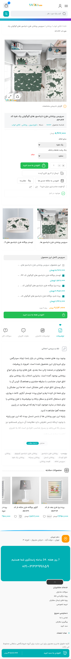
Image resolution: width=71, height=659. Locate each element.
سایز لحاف (63, 139)
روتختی (48, 26)
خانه (65, 26)
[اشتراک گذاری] (17, 96)
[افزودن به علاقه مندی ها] (40, 247)
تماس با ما (64, 617)
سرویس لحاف (59, 461)
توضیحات (60, 336)
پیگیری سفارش (62, 622)
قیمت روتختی (45, 461)
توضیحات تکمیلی (42, 336)
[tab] (60, 333)
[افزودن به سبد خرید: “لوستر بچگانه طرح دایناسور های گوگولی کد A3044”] (10, 247)
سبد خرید (64, 626)
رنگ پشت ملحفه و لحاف (57, 150)
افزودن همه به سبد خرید (33, 314)
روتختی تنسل (49, 457)
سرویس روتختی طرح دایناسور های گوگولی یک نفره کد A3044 (41, 242)
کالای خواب (57, 26)
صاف (33, 154)
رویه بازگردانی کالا (61, 596)
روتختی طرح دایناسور (49, 453)
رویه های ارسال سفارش (58, 600)
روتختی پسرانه (34, 457)
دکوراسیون (33, 125)
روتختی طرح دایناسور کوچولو (26, 453)
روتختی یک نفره (18, 457)
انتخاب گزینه (49, 517)
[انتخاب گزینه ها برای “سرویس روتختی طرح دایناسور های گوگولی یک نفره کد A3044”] (45, 247)
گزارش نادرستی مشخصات (52, 106)
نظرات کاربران (23, 336)
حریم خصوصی (62, 604)
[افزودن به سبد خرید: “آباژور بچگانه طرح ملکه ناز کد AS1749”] (20, 516)
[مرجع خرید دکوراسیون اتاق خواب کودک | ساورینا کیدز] (35, 5)
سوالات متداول (62, 592)
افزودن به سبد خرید (31, 165)
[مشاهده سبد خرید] (6, 5)
